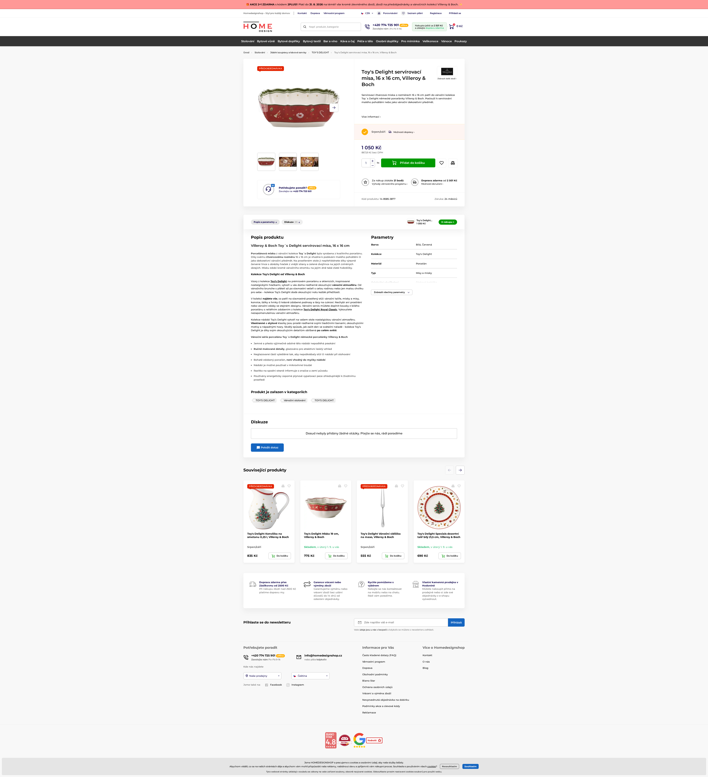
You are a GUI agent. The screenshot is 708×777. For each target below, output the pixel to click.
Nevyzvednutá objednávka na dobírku (385, 699)
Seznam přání (415, 13)
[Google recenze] (359, 740)
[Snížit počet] (372, 165)
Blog (425, 667)
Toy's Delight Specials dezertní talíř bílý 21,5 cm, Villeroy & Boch (438, 535)
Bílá (418, 244)
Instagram (297, 684)
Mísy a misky (424, 272)
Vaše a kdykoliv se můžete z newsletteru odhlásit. (394, 629)
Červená (427, 244)
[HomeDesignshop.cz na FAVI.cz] (344, 740)
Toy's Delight (271, 274)
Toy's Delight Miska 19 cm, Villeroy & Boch (321, 535)
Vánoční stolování (295, 400)
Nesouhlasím (449, 766)
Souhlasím (470, 766)
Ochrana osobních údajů (377, 687)
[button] (333, 107)
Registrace (436, 13)
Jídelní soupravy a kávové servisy (288, 52)
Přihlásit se (455, 13)
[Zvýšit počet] (372, 161)
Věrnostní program (334, 13)
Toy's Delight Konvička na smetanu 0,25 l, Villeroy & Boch (268, 535)
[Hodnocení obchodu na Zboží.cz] (374, 740)
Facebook (276, 684)
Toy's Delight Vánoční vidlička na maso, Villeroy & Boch (381, 535)
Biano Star (368, 680)
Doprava (315, 13)
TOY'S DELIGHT (320, 52)
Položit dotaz (269, 447)
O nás (426, 661)
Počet (366, 163)
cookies (431, 766)
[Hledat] (305, 27)
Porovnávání (390, 13)
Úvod (246, 52)
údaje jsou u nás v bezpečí (373, 629)
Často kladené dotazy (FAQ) (379, 655)
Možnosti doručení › (432, 183)
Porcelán (421, 263)
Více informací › (371, 116)
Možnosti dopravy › (403, 132)
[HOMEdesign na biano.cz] (331, 740)
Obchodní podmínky (375, 674)
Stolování (260, 52)
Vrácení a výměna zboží (376, 693)
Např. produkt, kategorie (324, 26)
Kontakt (302, 13)
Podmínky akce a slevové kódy (381, 706)
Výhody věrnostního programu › (390, 183)
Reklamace (369, 712)
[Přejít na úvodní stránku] (257, 27)
